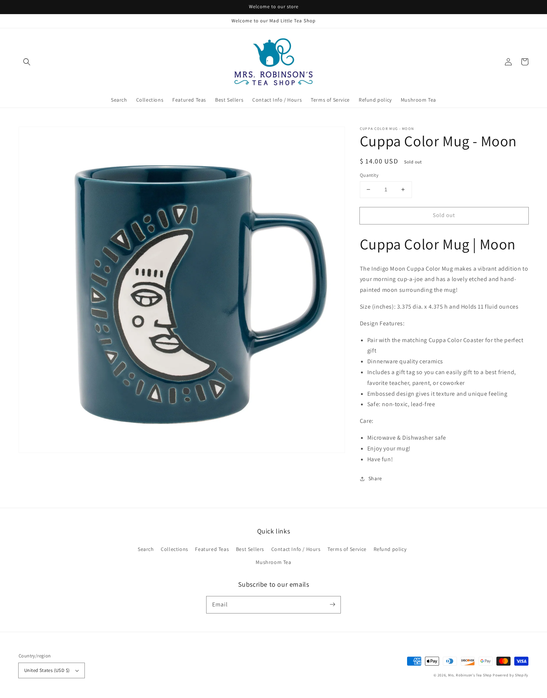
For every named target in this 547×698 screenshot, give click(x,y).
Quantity (369, 175)
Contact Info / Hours (296, 549)
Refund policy (390, 549)
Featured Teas (212, 549)
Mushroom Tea (273, 562)
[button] (27, 62)
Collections (174, 549)
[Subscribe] (332, 604)
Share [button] (375, 478)
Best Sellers (250, 549)
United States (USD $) (47, 670)
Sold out (444, 215)
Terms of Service (347, 549)
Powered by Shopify (510, 675)
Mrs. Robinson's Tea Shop (470, 675)
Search (146, 549)
